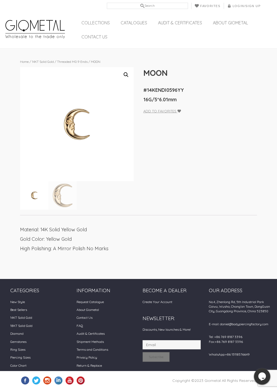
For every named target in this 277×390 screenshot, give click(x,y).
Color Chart (18, 365)
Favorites (210, 6)
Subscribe (156, 357)
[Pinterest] (81, 380)
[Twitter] (36, 380)
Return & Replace (89, 365)
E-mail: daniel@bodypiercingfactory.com (238, 324)
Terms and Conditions (92, 349)
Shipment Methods (90, 342)
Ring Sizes (17, 349)
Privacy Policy (87, 357)
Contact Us (94, 37)
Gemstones (18, 342)
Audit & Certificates (180, 22)
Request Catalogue (90, 302)
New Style (17, 302)
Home (24, 62)
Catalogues (134, 22)
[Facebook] (25, 380)
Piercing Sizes (20, 357)
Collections (95, 22)
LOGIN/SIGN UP (247, 6)
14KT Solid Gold (43, 62)
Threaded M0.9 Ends (72, 62)
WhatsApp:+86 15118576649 (229, 354)
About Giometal (230, 22)
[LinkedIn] (58, 380)
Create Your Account (157, 302)
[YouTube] (69, 380)
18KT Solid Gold (21, 326)
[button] (126, 75)
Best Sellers (18, 310)
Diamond (17, 334)
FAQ (80, 326)
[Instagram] (47, 380)
